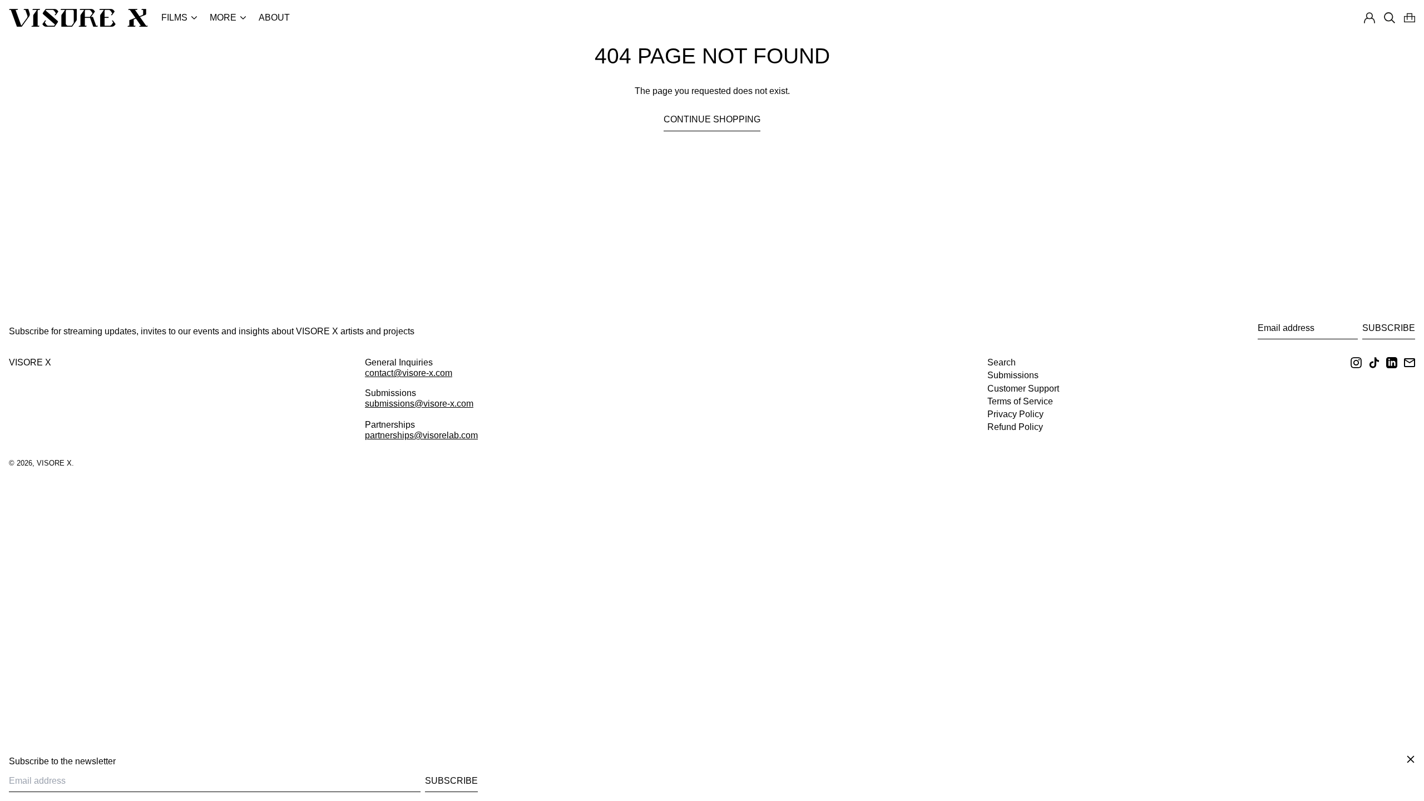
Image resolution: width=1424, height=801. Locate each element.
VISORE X (30, 362)
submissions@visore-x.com (419, 403)
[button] (1409, 17)
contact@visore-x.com (408, 373)
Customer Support (1023, 388)
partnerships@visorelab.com (421, 435)
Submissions (1013, 375)
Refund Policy (1015, 427)
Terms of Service (1020, 401)
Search (1001, 362)
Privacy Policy (1015, 414)
